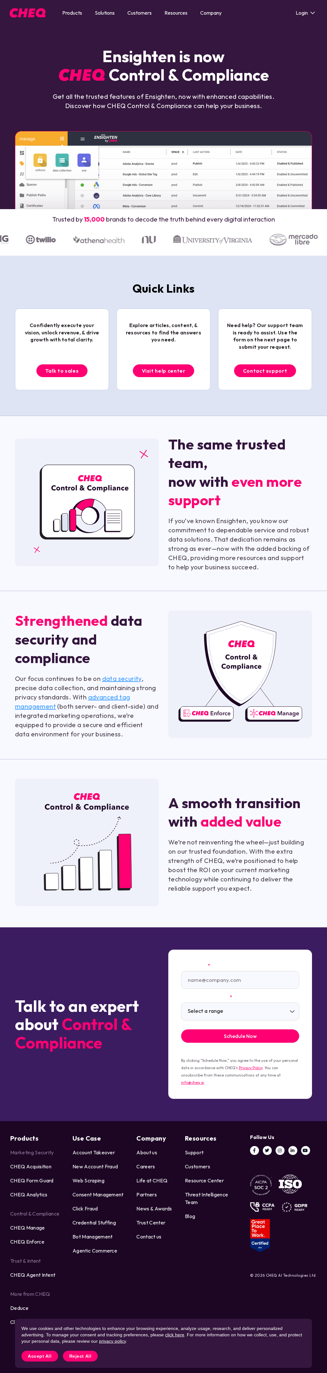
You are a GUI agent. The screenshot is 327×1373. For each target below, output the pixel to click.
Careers (145, 1166)
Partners (146, 1194)
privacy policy (112, 1341)
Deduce (19, 1308)
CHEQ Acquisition (30, 1166)
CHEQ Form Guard (32, 1180)
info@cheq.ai (192, 1082)
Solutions (105, 13)
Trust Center (150, 1222)
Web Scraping (88, 1180)
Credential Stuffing (94, 1222)
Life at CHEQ (151, 1180)
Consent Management (98, 1194)
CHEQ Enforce (27, 1241)
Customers (139, 13)
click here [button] (174, 1334)
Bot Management (92, 1236)
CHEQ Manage (27, 1227)
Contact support (265, 371)
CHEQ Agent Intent (32, 1275)
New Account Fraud (95, 1166)
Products (72, 13)
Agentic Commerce (94, 1250)
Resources (175, 13)
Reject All (80, 1356)
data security (121, 679)
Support (194, 1152)
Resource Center (204, 1180)
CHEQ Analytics (28, 1194)
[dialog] (163, 1343)
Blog (190, 1216)
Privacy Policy (250, 1067)
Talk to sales (62, 371)
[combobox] (240, 1011)
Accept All (40, 1356)
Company (211, 13)
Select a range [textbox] (205, 1011)
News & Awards (154, 1208)
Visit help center (164, 371)
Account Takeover (93, 1152)
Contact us (148, 1236)
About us (146, 1152)
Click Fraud (85, 1208)
